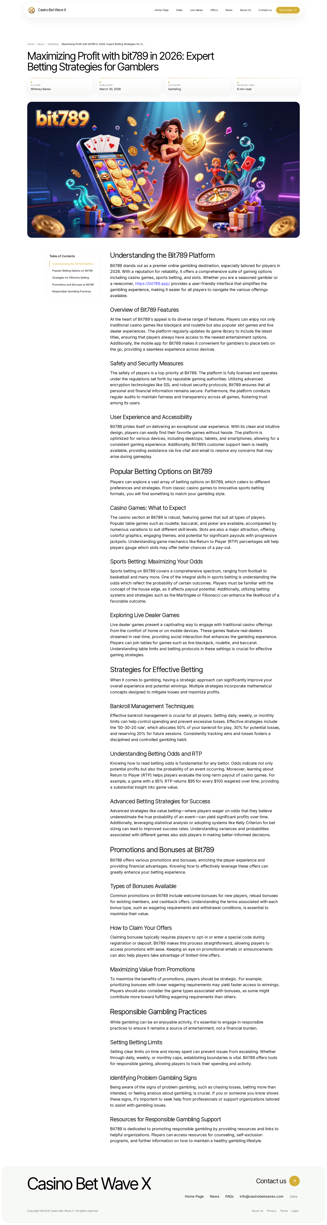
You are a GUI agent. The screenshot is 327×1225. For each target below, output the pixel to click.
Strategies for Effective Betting (70, 277)
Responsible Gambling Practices (71, 291)
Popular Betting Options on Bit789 (72, 270)
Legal (294, 1210)
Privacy (271, 1210)
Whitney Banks (41, 89)
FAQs (229, 1196)
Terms (284, 1210)
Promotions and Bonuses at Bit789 (73, 284)
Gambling (52, 44)
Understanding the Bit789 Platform (73, 263)
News (40, 44)
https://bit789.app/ (152, 283)
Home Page (194, 1196)
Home (30, 44)
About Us (257, 1210)
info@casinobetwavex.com (261, 1196)
